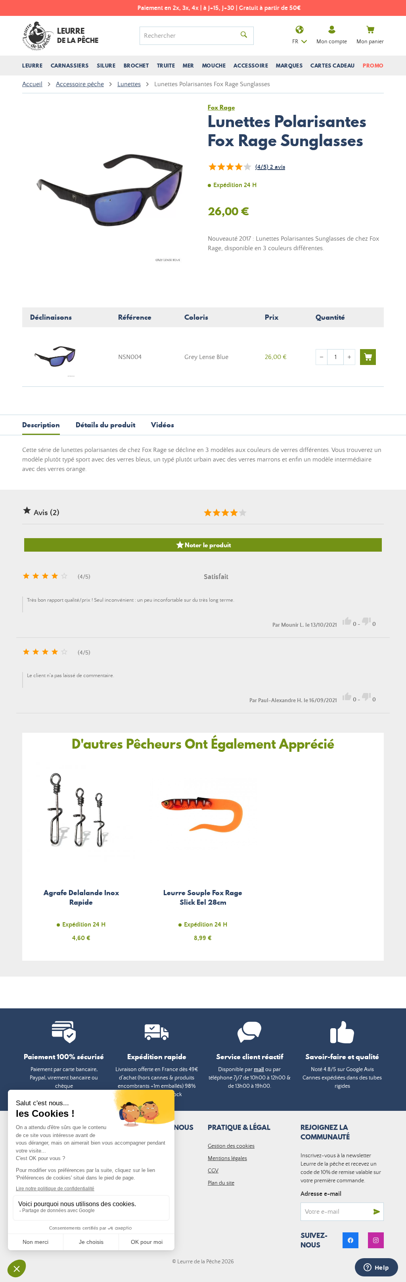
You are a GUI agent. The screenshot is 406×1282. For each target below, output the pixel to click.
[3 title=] (224, 513)
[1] (212, 167)
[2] (220, 167)
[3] (229, 167)
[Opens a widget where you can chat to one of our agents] (376, 1268)
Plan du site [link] (221, 1183)
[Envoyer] (377, 1212)
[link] (350, 1240)
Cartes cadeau (332, 65)
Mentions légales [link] (227, 1158)
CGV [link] (213, 1171)
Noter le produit (203, 545)
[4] (238, 167)
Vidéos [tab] (162, 425)
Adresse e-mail (321, 1193)
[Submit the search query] (243, 36)
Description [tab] (41, 425)
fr (295, 42)
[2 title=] (216, 513)
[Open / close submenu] (32, 65)
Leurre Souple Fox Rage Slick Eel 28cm (203, 855)
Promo (373, 65)
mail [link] (259, 1069)
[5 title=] (242, 513)
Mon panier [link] (370, 42)
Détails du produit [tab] (105, 425)
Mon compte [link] (331, 42)
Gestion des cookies (231, 1146)
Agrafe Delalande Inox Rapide (81, 855)
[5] (247, 167)
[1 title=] (207, 513)
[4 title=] (233, 513)
